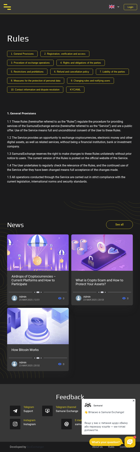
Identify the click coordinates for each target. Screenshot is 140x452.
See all (119, 224)
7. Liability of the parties (112, 71)
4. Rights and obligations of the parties (80, 62)
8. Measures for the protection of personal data (35, 80)
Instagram (30, 424)
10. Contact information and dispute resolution (35, 89)
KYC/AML (75, 89)
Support (28, 411)
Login (130, 7)
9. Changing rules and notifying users (90, 80)
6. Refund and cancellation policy (71, 71)
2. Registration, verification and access (64, 53)
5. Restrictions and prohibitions (27, 71)
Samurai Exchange (67, 411)
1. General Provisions (22, 53)
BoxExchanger (35, 447)
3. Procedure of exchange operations (30, 62)
